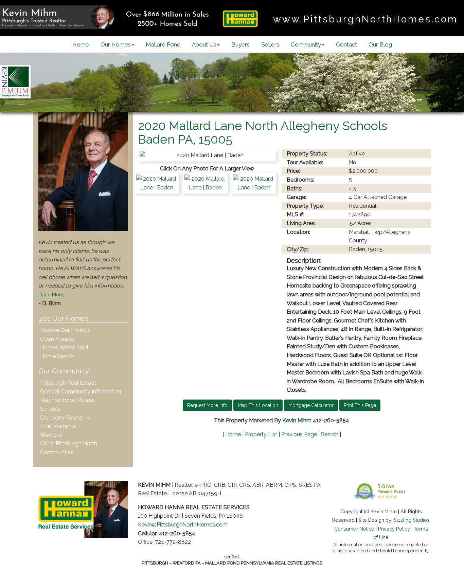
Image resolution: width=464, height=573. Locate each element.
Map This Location (258, 405)
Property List (261, 434)
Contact (346, 44)
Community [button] (306, 44)
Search (329, 434)
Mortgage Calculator (311, 405)
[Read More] (51, 294)
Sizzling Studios (412, 520)
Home (80, 44)
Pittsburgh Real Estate (68, 383)
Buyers (240, 44)
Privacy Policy (394, 529)
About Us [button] (204, 44)
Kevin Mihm (296, 420)
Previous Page (299, 434)
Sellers (270, 44)
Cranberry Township (65, 417)
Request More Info (207, 405)
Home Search (57, 356)
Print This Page (360, 405)
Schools (50, 409)
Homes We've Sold (64, 347)
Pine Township (58, 426)
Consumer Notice (354, 529)
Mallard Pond (163, 44)
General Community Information (80, 391)
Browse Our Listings (65, 330)
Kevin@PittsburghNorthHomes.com (183, 524)
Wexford (51, 435)
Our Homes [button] (116, 44)
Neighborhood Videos (67, 400)
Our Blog (380, 44)
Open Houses (57, 339)
